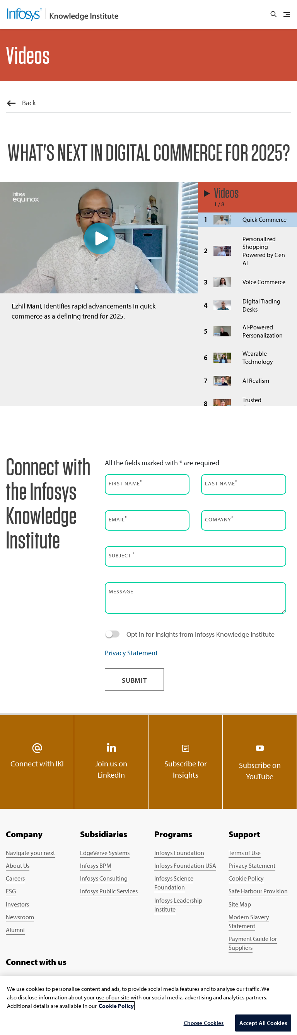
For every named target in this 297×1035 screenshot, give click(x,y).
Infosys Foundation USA (185, 865)
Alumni (15, 930)
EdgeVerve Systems (105, 853)
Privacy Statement (131, 652)
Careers (15, 878)
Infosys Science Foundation (173, 882)
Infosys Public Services (109, 891)
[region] (148, 1005)
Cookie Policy (246, 878)
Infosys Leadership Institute (178, 904)
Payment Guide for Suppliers (253, 943)
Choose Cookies (204, 1022)
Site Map (240, 904)
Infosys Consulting (104, 878)
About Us (17, 865)
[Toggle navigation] (286, 14)
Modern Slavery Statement (249, 921)
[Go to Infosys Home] (62, 14)
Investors (17, 904)
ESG (11, 891)
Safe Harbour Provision (258, 891)
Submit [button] (134, 680)
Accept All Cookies (263, 1022)
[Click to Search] (273, 14)
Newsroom (20, 917)
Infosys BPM (95, 865)
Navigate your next (30, 853)
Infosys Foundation (179, 853)
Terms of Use (245, 853)
